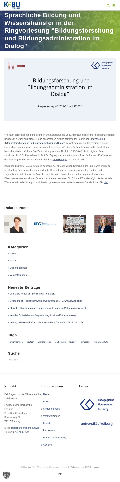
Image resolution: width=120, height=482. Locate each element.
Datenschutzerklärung (54, 437)
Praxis (13, 260)
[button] (6, 224)
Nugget (72, 342)
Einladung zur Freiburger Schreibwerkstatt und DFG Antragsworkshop (46, 301)
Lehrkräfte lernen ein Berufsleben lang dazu (32, 293)
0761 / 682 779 (21, 432)
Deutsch (30, 342)
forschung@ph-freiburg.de (25, 428)
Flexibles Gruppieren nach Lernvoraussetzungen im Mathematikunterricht (48, 308)
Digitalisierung (44, 342)
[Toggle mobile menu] (114, 5)
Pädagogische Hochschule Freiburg (52, 467)
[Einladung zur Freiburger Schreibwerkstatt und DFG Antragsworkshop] (45, 216)
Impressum (49, 430)
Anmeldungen (60, 159)
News (13, 253)
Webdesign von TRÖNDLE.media (85, 467)
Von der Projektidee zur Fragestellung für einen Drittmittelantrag (43, 315)
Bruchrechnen (16, 342)
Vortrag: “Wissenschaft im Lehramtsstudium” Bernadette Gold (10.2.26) (46, 322)
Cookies (47, 444)
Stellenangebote (18, 268)
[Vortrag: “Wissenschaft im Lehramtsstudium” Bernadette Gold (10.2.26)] (104, 216)
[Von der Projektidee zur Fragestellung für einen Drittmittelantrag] (74, 216)
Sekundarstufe (101, 342)
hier (106, 182)
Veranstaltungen (18, 275)
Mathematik (60, 342)
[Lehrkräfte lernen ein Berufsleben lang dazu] (15, 216)
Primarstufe (85, 342)
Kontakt (47, 423)
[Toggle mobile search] (108, 5)
